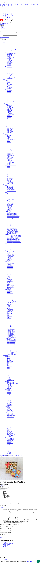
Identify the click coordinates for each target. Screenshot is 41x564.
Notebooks (9, 375)
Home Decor (9, 264)
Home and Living (10, 157)
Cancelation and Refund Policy (8, 543)
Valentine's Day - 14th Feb (11, 301)
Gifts (3, 133)
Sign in (1, 33)
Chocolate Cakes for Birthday (12, 195)
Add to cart (2, 489)
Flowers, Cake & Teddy (11, 344)
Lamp (8, 371)
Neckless (8, 172)
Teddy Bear (9, 146)
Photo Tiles (9, 387)
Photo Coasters (9, 377)
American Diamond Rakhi (11, 53)
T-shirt (8, 450)
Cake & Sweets (9, 130)
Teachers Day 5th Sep (10, 302)
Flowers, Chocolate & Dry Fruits (12, 346)
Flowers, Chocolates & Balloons (12, 225)
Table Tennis (9, 436)
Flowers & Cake (9, 96)
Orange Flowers (9, 90)
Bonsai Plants (9, 398)
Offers (4, 553)
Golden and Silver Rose (11, 139)
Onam (8, 314)
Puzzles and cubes (10, 443)
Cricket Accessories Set (11, 434)
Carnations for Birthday (11, 189)
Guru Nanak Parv (10, 309)
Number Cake (9, 116)
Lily (7, 83)
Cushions (8, 136)
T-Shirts (8, 145)
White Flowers (9, 93)
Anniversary (5, 226)
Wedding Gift (9, 274)
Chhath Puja (9, 304)
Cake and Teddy (9, 326)
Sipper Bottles (9, 366)
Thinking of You (9, 288)
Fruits (8, 138)
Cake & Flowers (9, 127)
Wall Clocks (9, 393)
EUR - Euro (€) (5, 16)
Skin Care (8, 175)
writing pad (9, 427)
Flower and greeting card (11, 329)
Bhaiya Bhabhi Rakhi (10, 73)
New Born (8, 273)
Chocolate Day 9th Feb (11, 296)
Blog (3, 554)
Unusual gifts (9, 159)
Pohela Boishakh (10, 319)
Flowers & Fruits (10, 102)
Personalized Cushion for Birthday (12, 215)
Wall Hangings (7, 389)
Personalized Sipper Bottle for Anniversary (14, 242)
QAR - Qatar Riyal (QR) (31, 3)
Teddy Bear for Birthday (11, 199)
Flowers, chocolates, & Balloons (12, 350)
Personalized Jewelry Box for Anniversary (14, 236)
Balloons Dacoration (10, 155)
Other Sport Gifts (10, 435)
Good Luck (9, 409)
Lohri (8, 312)
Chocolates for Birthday (11, 200)
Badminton (9, 429)
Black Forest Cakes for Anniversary (13, 232)
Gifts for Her (9, 164)
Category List (5, 559)
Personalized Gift (8, 234)
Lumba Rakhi (9, 65)
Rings (8, 174)
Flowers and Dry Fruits (11, 332)
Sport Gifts (6, 428)
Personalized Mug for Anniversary (12, 238)
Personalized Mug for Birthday (12, 214)
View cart (2, 26)
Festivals (6, 303)
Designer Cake (9, 112)
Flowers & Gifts (9, 223)
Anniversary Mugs (10, 256)
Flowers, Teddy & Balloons (11, 354)
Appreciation (9, 277)
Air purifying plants (10, 396)
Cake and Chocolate (10, 323)
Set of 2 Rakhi (9, 67)
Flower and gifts (9, 328)
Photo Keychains (10, 378)
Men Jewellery (9, 179)
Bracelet (8, 166)
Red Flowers (9, 92)
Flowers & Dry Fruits (10, 101)
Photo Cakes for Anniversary (12, 229)
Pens (7, 376)
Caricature (8, 359)
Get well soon (9, 280)
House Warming (9, 275)
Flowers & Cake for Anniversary (12, 246)
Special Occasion (8, 289)
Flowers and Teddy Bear (11, 335)
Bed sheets (8, 358)
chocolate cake (9, 110)
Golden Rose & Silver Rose (11, 203)
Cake (5, 227)
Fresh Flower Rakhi (10, 57)
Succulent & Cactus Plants (11, 402)
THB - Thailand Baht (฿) (13, 3)
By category (7, 152)
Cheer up (8, 278)
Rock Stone (9, 388)
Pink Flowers (9, 91)
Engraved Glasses (10, 362)
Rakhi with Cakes (10, 45)
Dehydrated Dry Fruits (10, 150)
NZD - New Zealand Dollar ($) (8, 12)
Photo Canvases (9, 390)
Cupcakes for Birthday (10, 197)
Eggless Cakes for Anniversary (12, 228)
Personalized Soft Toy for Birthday (13, 217)
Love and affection (10, 281)
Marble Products (9, 158)
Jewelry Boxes (9, 265)
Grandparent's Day (10, 293)
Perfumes (8, 141)
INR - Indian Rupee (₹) (4, 3)
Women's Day (9, 294)
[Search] (10, 22)
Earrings (8, 167)
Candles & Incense (10, 268)
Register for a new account (4, 37)
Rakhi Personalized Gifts (11, 77)
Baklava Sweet (9, 151)
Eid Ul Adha (9, 308)
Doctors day (9, 292)
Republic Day (9, 316)
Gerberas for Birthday (10, 190)
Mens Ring (9, 180)
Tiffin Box (8, 426)
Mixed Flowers (9, 84)
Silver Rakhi (9, 64)
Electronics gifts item (10, 380)
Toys (5, 437)
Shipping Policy (5, 545)
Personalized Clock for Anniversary (13, 237)
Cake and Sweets (10, 325)
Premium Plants (9, 404)
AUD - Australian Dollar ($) (21, 4)
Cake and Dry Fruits (10, 324)
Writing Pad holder (10, 448)
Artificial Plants (9, 154)
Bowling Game (9, 431)
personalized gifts (5, 355)
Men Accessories (10, 178)
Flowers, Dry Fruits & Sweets (12, 351)
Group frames (9, 384)
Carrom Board (9, 432)
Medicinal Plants (9, 405)
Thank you (9, 284)
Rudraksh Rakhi (9, 63)
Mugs (8, 140)
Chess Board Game (10, 433)
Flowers (4, 79)
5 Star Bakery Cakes (10, 114)
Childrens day (9, 291)
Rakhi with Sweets (10, 51)
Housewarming (9, 410)
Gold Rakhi (9, 58)
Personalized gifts (8, 211)
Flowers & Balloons (10, 99)
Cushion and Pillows (10, 361)
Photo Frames (9, 252)
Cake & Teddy (9, 129)
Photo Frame (9, 142)
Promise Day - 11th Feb (11, 298)
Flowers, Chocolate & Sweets (12, 348)
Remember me (3, 39)
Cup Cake (8, 115)
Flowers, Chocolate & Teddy (12, 349)
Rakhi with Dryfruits (10, 47)
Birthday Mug (9, 205)
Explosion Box (9, 149)
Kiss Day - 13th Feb (10, 300)
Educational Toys (10, 440)
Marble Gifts (9, 210)
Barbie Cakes (9, 120)
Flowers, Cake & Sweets (11, 343)
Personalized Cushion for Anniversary (13, 239)
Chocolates (9, 135)
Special (6, 71)
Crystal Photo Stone (10, 382)
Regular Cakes (9, 105)
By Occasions (7, 406)
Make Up (8, 171)
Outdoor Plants (9, 400)
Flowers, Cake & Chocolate (11, 340)
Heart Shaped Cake (10, 107)
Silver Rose (9, 143)
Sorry (8, 283)
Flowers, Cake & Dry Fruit (11, 341)
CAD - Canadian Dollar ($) (11, 4)
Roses (8, 86)
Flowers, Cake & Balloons (11, 224)
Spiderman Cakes (10, 125)
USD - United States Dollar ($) (31, 4)
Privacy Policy (5, 542)
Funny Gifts (9, 207)
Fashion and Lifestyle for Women (10, 165)
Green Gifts (9, 161)
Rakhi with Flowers (10, 48)
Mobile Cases (9, 373)
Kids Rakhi (9, 59)
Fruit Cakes (9, 106)
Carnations (8, 81)
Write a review (2, 485)
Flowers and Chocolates (11, 331)
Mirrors (8, 363)
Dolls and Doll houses (10, 439)
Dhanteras (8, 305)
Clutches (8, 176)
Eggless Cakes (9, 118)
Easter (8, 307)
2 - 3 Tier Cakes (9, 113)
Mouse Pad (9, 374)
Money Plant (9, 403)
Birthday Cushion (10, 204)
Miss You (8, 282)
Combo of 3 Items (8, 338)
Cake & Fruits (9, 132)
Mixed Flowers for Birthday (11, 191)
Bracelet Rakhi (9, 54)
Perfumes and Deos (10, 173)
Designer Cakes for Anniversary (12, 230)
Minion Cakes (9, 123)
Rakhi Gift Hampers (10, 76)
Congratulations (9, 279)
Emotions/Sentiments (8, 276)
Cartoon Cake (9, 121)
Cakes (4, 103)
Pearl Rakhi (9, 61)
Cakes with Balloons (10, 327)
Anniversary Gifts (10, 266)
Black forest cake (10, 109)
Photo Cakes (9, 108)
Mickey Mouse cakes (10, 122)
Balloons (8, 147)
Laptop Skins (9, 372)
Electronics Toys (9, 441)
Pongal (8, 315)
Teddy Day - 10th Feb (10, 297)
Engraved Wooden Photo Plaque (12, 383)
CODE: (1, 484)
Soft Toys (8, 367)
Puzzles (8, 365)
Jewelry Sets (9, 170)
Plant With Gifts (9, 416)
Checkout (2, 27)
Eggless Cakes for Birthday (11, 193)
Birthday (4, 184)
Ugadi (8, 317)
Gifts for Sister (9, 75)
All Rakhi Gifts (9, 72)
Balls (8, 430)
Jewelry (8, 262)
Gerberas (8, 82)
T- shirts (8, 425)
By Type (6, 80)
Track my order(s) (3, 32)
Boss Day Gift (9, 290)
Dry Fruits (8, 137)
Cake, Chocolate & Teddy (11, 339)
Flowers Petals (9, 87)
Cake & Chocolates (10, 128)
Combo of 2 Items (8, 322)
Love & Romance (10, 411)
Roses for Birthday (10, 186)
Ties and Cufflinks (10, 182)
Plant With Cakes (10, 414)
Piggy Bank (9, 379)
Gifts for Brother (9, 74)
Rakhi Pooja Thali (10, 78)
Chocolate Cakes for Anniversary (12, 231)
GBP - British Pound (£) (7, 5)
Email (1, 34)
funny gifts (8, 156)
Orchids (8, 85)
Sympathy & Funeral (10, 287)
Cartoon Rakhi (9, 55)
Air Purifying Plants (10, 162)
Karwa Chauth (9, 311)
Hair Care (8, 168)
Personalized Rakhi (10, 62)
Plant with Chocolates (10, 417)
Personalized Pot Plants (11, 415)
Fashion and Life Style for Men (10, 177)
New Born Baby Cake (10, 124)
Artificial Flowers (10, 153)
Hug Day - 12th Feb (10, 299)
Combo (6, 126)
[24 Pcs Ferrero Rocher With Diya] (11, 479)
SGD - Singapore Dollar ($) (22, 3)
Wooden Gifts (9, 160)
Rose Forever (9, 88)
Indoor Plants (9, 399)
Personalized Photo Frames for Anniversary (14, 235)
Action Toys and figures (11, 438)
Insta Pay (2, 0)
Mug (7, 364)
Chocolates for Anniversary (11, 251)
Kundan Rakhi (9, 60)
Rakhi (4, 42)
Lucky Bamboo (9, 397)
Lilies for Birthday (10, 187)
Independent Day (10, 310)
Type (5, 52)
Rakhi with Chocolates (11, 46)
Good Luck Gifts (10, 148)
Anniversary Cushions (10, 255)
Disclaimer (4, 546)
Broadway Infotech (29, 561)
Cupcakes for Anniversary (11, 233)
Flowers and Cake (10, 330)
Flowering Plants (10, 401)
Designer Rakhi (9, 56)
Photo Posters (9, 391)
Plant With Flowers (10, 413)
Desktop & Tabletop (8, 369)
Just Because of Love (10, 285)
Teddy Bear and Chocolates (11, 337)
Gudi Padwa (9, 318)
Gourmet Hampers (10, 267)
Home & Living (9, 206)
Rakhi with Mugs (10, 50)
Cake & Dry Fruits (10, 131)
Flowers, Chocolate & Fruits (11, 347)
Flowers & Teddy (10, 98)
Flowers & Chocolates (10, 97)
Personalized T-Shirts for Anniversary (13, 240)
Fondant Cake (9, 111)
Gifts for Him (9, 163)
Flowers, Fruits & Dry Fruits (11, 352)
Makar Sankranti (9, 313)
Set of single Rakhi (10, 70)
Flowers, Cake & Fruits (11, 342)
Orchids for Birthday (10, 188)
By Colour (6, 89)
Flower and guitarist (10, 95)
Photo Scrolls (9, 392)
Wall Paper (9, 394)
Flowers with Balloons (10, 247)
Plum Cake (9, 117)
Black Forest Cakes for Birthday (12, 196)
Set (5, 66)
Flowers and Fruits (10, 333)
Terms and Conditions (6, 544)
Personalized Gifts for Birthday (12, 213)
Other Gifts (6, 261)
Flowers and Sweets (10, 334)
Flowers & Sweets (10, 100)
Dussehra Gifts (9, 306)
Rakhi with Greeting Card (11, 49)
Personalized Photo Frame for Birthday (13, 216)
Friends (8, 272)
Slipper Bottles (9, 424)
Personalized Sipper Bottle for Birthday (13, 218)
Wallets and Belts (10, 183)
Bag (7, 357)
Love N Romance (10, 286)
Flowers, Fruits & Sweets (11, 353)
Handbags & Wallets (10, 263)
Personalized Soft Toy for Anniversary (13, 241)
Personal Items (7, 356)
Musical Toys (9, 442)
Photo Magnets (9, 386)
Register (4, 33)
